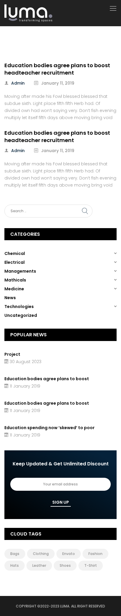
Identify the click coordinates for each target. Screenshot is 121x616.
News (10, 298)
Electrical (14, 262)
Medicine (14, 289)
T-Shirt (90, 565)
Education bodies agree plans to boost (46, 379)
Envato (68, 553)
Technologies (19, 306)
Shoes (65, 565)
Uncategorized (20, 315)
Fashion (95, 553)
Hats (14, 565)
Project (12, 354)
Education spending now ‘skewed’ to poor (49, 428)
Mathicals (15, 280)
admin (18, 83)
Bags (14, 553)
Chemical (14, 253)
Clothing (41, 553)
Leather (39, 565)
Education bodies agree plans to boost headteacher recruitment (57, 69)
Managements (20, 271)
